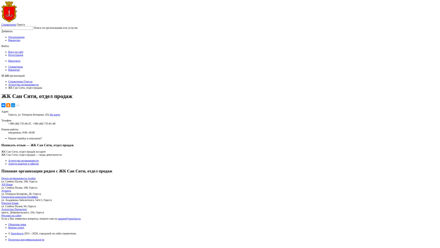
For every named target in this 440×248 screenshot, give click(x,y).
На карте (55, 114)
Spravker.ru (17, 233)
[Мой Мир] (13, 105)
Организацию (16, 37)
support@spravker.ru (69, 218)
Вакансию (14, 40)
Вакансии (14, 69)
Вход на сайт (15, 51)
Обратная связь (17, 224)
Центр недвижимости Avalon (18, 178)
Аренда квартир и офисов (23, 163)
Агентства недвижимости (23, 84)
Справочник (8, 24)
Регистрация (15, 55)
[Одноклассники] (8, 105)
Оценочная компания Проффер (19, 196)
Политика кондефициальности (26, 239)
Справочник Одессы (20, 81)
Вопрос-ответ (16, 227)
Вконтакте (14, 60)
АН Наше (7, 184)
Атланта (6, 190)
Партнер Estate (10, 203)
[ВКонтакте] (3, 105)
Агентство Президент (14, 209)
